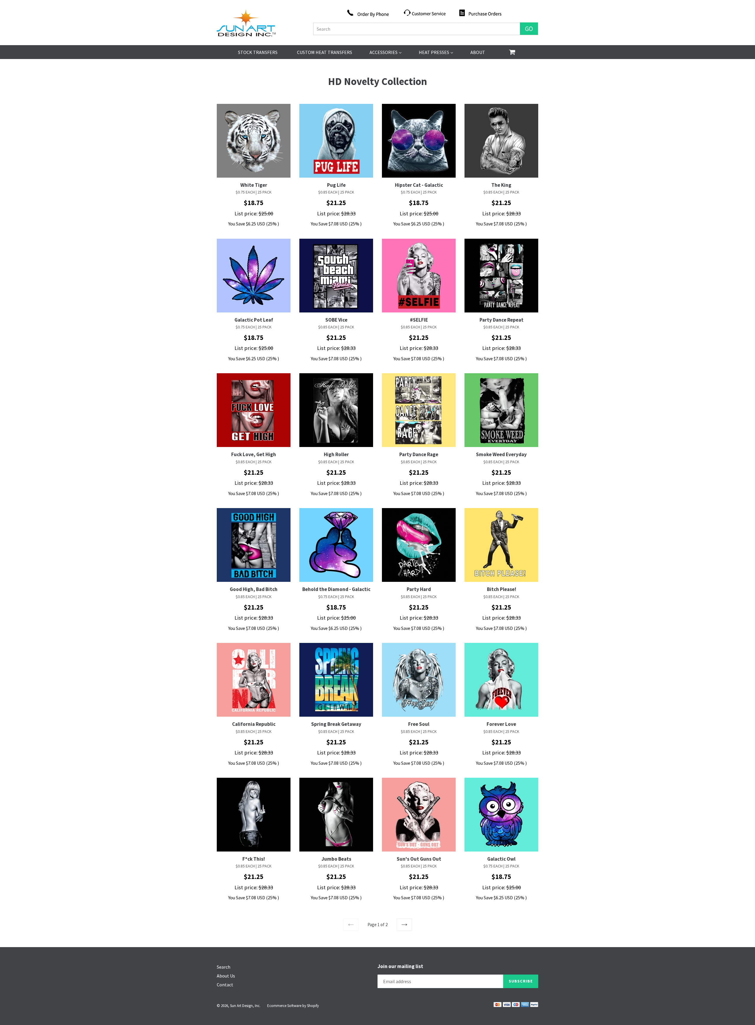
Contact (225, 985)
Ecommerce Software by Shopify (293, 1005)
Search (223, 967)
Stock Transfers (258, 52)
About (477, 52)
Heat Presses (436, 52)
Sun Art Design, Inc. (245, 1005)
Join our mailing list (400, 966)
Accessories (385, 52)
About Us (226, 976)
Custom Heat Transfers (324, 52)
